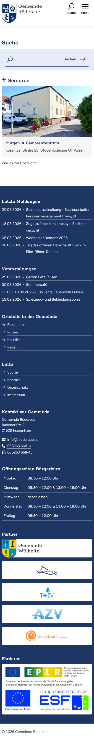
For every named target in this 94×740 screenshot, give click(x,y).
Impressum (16, 395)
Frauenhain (16, 324)
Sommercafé (36, 284)
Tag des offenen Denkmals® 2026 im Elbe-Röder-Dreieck (56, 248)
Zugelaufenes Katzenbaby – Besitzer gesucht (56, 227)
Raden (12, 347)
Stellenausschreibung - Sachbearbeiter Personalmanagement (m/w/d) (57, 212)
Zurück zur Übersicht (19, 163)
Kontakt (13, 380)
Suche (12, 372)
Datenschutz (17, 387)
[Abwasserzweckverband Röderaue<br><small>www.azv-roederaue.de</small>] (47, 614)
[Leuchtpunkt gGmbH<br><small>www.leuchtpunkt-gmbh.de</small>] (47, 636)
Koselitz (13, 340)
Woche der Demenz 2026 (47, 238)
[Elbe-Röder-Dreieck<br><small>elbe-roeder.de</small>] (47, 570)
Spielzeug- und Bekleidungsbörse (53, 299)
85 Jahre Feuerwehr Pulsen (61, 292)
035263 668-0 (19, 446)
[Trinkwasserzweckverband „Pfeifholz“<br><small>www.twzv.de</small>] (47, 592)
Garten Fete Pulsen (41, 277)
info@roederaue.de (23, 439)
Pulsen (12, 332)
